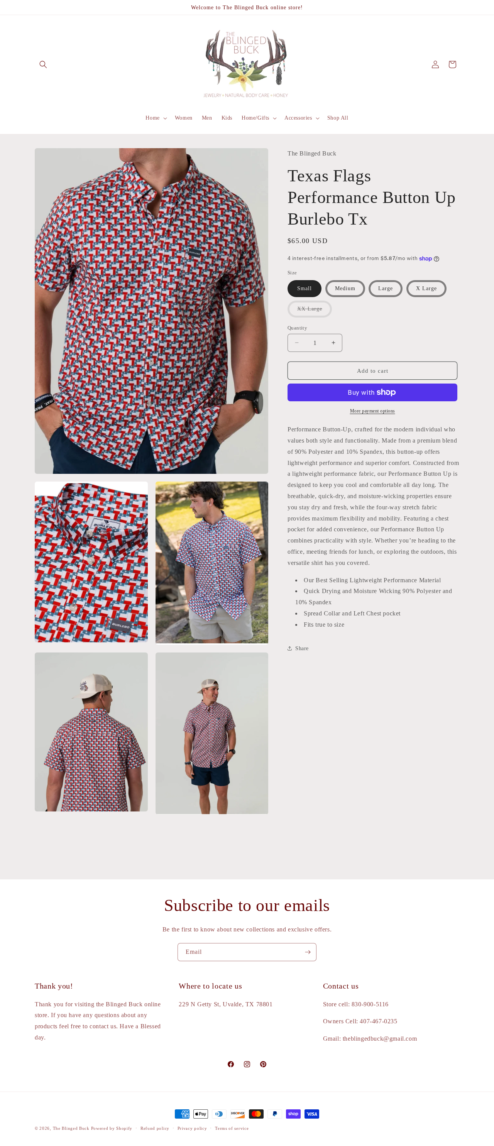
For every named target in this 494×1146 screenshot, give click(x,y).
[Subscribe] (307, 952)
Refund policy (154, 1128)
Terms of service (232, 1128)
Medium (345, 288)
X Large (426, 288)
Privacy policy (192, 1128)
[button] (43, 64)
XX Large (314, 311)
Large (385, 288)
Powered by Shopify (112, 1128)
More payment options (372, 411)
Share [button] (302, 648)
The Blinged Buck (71, 1128)
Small (304, 288)
